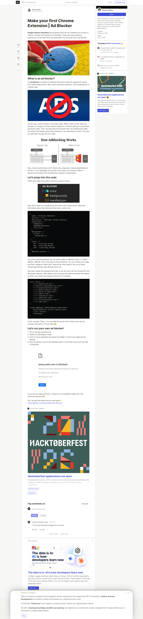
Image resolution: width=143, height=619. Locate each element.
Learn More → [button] (103, 110)
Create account (120, 2)
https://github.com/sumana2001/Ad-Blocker (45, 403)
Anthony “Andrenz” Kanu (40, 522)
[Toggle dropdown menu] (88, 408)
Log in (110, 2)
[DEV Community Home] (18, 2)
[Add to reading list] (18, 58)
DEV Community (114, 43)
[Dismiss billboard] (129, 592)
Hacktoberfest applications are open (50, 476)
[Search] (23, 2)
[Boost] (18, 64)
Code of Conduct (53, 533)
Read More (32, 493)
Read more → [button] (33, 588)
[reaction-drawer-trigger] (18, 45)
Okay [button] (24, 616)
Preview (43, 515)
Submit (34, 515)
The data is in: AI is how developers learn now (55, 572)
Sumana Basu (36, 9)
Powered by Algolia (70, 2)
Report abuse (64, 533)
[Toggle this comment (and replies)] (29, 525)
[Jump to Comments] (18, 52)
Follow (112, 14)
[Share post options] (18, 70)
